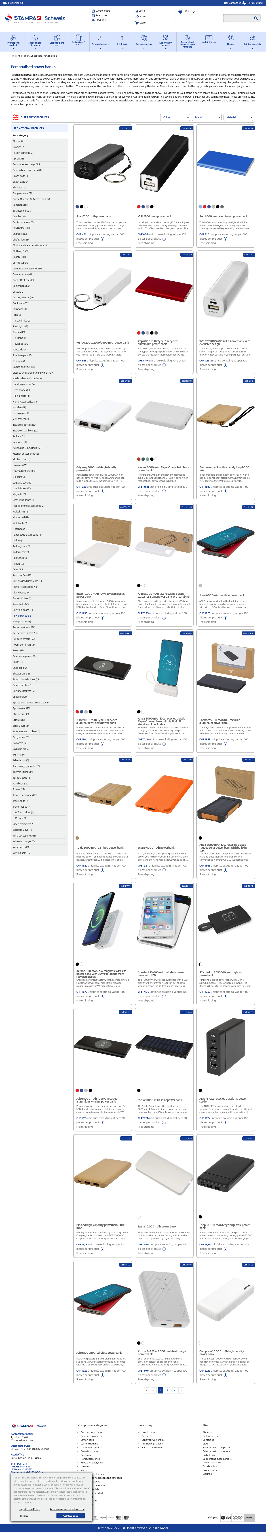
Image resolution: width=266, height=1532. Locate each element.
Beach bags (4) (20, 176)
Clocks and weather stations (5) (30, 245)
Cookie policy (210, 1466)
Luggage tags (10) (22, 482)
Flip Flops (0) (19, 338)
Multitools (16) (20, 523)
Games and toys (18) (24, 367)
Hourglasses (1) (21, 413)
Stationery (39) (21, 714)
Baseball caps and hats (92, 1436)
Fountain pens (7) (22, 355)
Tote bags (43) (20, 783)
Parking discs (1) (21, 546)
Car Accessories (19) (23, 222)
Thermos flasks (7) (23, 772)
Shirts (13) (18, 662)
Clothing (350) (20, 251)
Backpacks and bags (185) (26, 164)
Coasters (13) (19, 257)
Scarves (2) (18, 147)
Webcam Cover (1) (22, 829)
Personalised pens (100, 44)
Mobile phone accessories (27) (29, 505)
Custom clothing (144, 44)
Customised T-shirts (79, 43)
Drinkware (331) (21, 303)
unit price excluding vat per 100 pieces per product (100, 239)
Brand (198, 117)
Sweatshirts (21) (21, 748)
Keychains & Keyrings (92, 1462)
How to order (149, 1432)
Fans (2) (17, 314)
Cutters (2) (18, 291)
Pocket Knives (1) (22, 598)
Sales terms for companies (216, 1447)
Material (231, 117)
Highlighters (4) (21, 395)
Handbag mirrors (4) (24, 384)
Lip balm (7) (19, 476)
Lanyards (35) (20, 465)
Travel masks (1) (21, 806)
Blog (205, 1443)
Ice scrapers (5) (21, 419)
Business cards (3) (22, 210)
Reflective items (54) (24, 627)
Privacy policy (210, 1470)
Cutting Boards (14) (23, 297)
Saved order (101, 15)
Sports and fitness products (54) (30, 702)
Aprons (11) (18, 158)
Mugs (83, 1470)
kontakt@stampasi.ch (25, 1440)
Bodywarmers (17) (22, 193)
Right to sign (209, 1455)
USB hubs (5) (19, 818)
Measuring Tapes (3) (23, 500)
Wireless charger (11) (24, 841)
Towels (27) (19, 789)
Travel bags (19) (21, 801)
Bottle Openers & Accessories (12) (31, 199)
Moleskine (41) (20, 511)
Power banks (50, 55)
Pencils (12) (18, 563)
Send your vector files (153, 1439)
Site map (207, 1473)
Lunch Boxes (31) (22, 488)
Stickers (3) (19, 720)
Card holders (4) (21, 228)
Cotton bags (87, 1439)
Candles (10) (19, 216)
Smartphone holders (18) (26, 679)
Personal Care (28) (22, 575)
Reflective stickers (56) (25, 633)
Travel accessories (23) (25, 795)
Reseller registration (152, 1443)
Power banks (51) (22, 615)
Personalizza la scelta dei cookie (67, 1509)
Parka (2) (17, 540)
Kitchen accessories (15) (26, 453)
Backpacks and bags (57, 43)
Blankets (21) (19, 187)
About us (207, 1432)
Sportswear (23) (21, 708)
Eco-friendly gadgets (165, 43)
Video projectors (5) (23, 824)
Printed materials (252, 44)
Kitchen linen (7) (21, 459)
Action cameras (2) (23, 152)
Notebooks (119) (21, 529)
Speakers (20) (20, 696)
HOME (14, 55)
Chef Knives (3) (21, 239)
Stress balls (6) (21, 725)
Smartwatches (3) (22, 685)
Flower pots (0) (21, 343)
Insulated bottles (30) (24, 424)
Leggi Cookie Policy (29, 1509)
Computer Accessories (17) (27, 268)
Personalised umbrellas (93, 1485)
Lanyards (86, 1466)
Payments (147, 1436)
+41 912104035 (255, 3)
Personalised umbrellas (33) (27, 581)
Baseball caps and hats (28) (27, 170)
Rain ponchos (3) (22, 621)
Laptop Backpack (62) (24, 471)
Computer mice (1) (22, 274)
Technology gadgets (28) (26, 766)
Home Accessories (90, 1458)
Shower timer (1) (21, 673)
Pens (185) (18, 569)
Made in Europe (209, 42)
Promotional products (13, 43)
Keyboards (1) (20, 442)
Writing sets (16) (21, 853)
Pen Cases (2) (20, 557)
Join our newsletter (152, 1447)
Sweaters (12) (20, 743)
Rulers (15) (18, 650)
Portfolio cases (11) (23, 610)
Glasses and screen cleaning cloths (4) (33, 372)
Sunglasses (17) (21, 737)
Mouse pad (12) (21, 517)
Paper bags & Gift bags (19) (27, 534)
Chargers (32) (20, 233)
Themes (231, 44)
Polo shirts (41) (21, 604)
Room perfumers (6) (24, 644)
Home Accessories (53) (25, 401)
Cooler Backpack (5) (23, 280)
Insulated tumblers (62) (25, 430)
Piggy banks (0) (21, 592)
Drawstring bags (89, 1451)
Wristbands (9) (21, 847)
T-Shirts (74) (19, 754)
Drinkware (122, 44)
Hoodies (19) (19, 407)
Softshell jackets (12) (24, 691)
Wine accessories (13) (24, 835)
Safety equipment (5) (24, 656)
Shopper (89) (20, 667)
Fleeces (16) (19, 332)
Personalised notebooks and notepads (187, 44)
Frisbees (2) (19, 361)
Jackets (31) (19, 436)
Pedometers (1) (21, 552)
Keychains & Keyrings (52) (27, 448)
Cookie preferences (212, 1462)
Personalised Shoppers (35, 43)
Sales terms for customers (216, 1451)
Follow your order (212, 1436)
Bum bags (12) (20, 205)
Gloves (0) (18, 141)
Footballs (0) (19, 349)
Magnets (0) (19, 494)
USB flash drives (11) (23, 812)
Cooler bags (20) (21, 286)
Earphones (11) (20, 309)
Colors (166, 117)
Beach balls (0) (20, 181)
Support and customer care (217, 1458)
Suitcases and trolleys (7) (26, 731)
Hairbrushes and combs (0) (27, 378)
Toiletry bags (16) (22, 777)
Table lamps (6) (21, 760)
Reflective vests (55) (24, 639)
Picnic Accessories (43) (25, 586)
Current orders (103, 10)
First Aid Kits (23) (22, 320)
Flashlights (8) (20, 326)
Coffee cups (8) (21, 262)
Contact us (235, 3)
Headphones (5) (21, 390)
